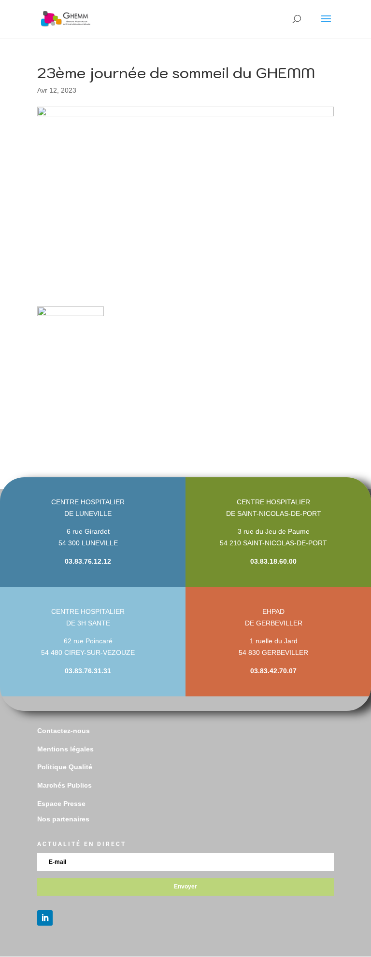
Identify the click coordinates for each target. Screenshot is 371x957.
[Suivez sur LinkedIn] (45, 918)
